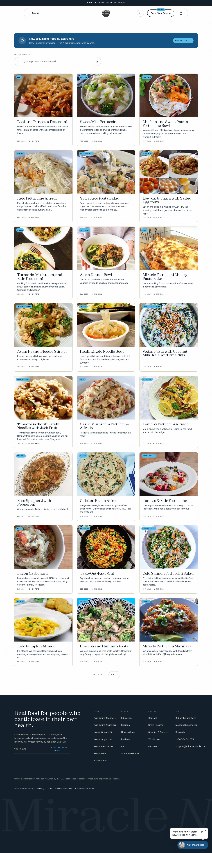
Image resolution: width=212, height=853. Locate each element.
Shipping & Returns (158, 732)
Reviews (125, 739)
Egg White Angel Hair (105, 724)
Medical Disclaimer (63, 788)
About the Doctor (130, 753)
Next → (114, 674)
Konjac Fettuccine (103, 746)
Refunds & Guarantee (84, 788)
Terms (49, 788)
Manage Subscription (187, 724)
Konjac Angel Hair (103, 739)
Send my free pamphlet (59, 749)
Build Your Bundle (161, 12)
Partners (152, 746)
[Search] (140, 13)
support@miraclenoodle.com (191, 746)
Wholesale (154, 739)
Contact (152, 717)
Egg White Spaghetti (105, 717)
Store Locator (155, 724)
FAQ (123, 746)
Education (126, 717)
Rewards (180, 732)
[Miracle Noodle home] (106, 13)
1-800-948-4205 (185, 739)
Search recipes (22, 55)
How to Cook (128, 732)
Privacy (40, 788)
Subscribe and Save (186, 717)
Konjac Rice (100, 753)
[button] (181, 13)
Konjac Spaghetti (103, 732)
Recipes (125, 724)
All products (100, 760)
